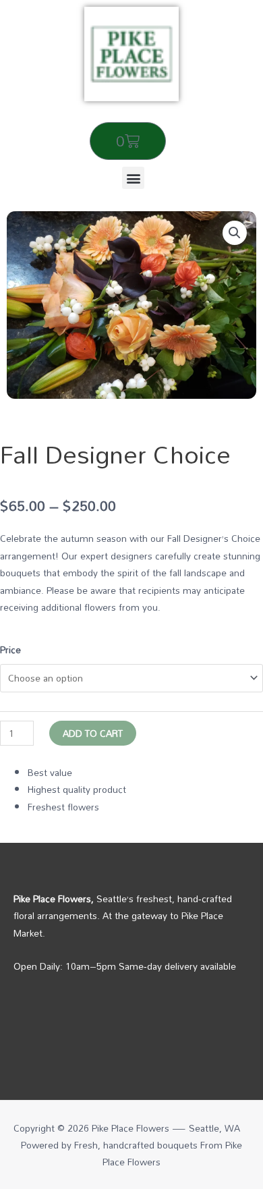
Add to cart (93, 733)
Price (10, 649)
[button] (133, 178)
